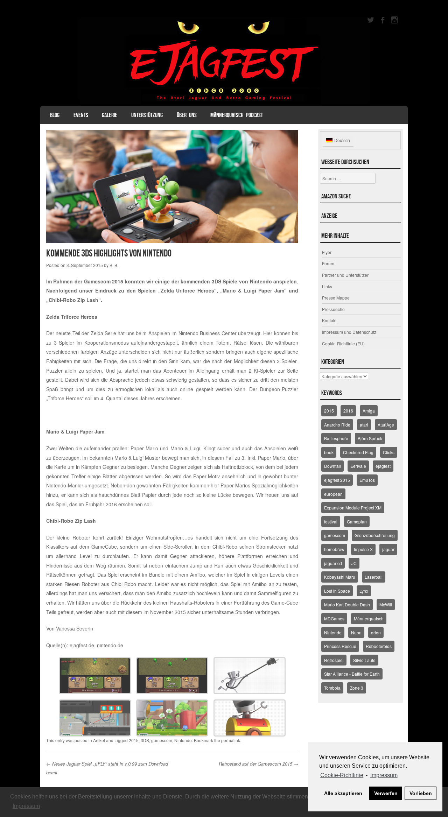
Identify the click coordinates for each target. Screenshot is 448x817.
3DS (145, 740)
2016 (348, 411)
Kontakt (329, 320)
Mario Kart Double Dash (347, 604)
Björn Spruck (370, 438)
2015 (134, 740)
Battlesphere (336, 438)
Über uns (187, 115)
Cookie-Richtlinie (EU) (343, 343)
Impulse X (363, 549)
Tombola (332, 688)
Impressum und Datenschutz (349, 332)
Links (327, 286)
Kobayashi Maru (339, 577)
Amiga (369, 411)
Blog (54, 115)
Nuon (356, 632)
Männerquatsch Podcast (236, 115)
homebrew (334, 549)
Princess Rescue (340, 646)
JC (354, 563)
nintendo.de (110, 645)
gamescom (161, 740)
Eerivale (358, 466)
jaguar (388, 549)
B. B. (114, 265)
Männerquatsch (369, 618)
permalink (230, 740)
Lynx (363, 591)
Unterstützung (147, 115)
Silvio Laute (364, 660)
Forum (328, 263)
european (333, 494)
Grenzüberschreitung (375, 535)
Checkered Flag (358, 452)
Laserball (374, 577)
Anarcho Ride (337, 425)
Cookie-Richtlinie (341, 775)
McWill (385, 604)
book (329, 452)
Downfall (332, 466)
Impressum (26, 806)
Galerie (109, 115)
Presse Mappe (336, 298)
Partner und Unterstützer (345, 275)
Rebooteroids (379, 646)
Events (81, 115)
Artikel (99, 740)
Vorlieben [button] (421, 793)
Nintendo (183, 740)
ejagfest (383, 466)
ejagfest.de (82, 645)
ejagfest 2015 (337, 480)
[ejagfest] (224, 60)
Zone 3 (356, 688)
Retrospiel (334, 660)
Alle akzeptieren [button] (343, 793)
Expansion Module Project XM (353, 507)
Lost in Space (337, 591)
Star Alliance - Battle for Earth (352, 674)
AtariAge (386, 425)
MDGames (334, 618)
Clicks (388, 452)
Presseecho (333, 309)
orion (376, 632)
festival (330, 521)
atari (364, 425)
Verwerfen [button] (386, 793)
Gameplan (357, 521)
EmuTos (367, 480)
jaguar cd (333, 563)
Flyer (326, 252)
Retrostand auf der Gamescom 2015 (258, 763)
